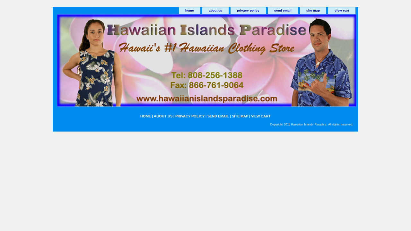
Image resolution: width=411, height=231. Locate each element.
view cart (342, 10)
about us (215, 10)
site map (313, 10)
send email (283, 10)
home (189, 10)
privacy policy (248, 10)
